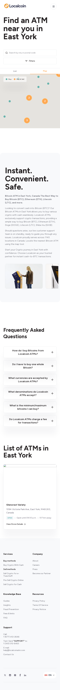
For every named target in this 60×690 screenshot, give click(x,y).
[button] (38, 87)
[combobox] (32, 53)
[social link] (5, 675)
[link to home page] (15, 6)
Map (45, 71)
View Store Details (14, 524)
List (15, 71)
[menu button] (54, 6)
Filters (32, 61)
